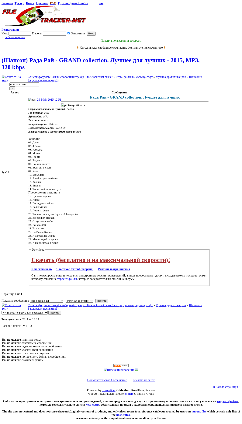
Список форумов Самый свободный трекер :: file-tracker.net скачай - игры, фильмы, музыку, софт (90, 76)
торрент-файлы (67, 278)
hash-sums (123, 414)
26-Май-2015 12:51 (49, 99)
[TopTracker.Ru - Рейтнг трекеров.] (136, 369)
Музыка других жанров (171, 76)
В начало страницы (225, 386)
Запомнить (78, 33)
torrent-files (199, 411)
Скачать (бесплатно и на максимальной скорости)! (100, 259)
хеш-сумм (92, 404)
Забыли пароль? (15, 37)
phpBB (128, 393)
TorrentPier (109, 390)
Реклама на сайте (144, 380)
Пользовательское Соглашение (107, 380)
